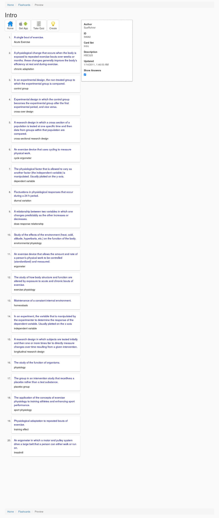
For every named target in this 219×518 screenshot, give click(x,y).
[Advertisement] (109, 115)
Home (10, 4)
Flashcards (24, 4)
